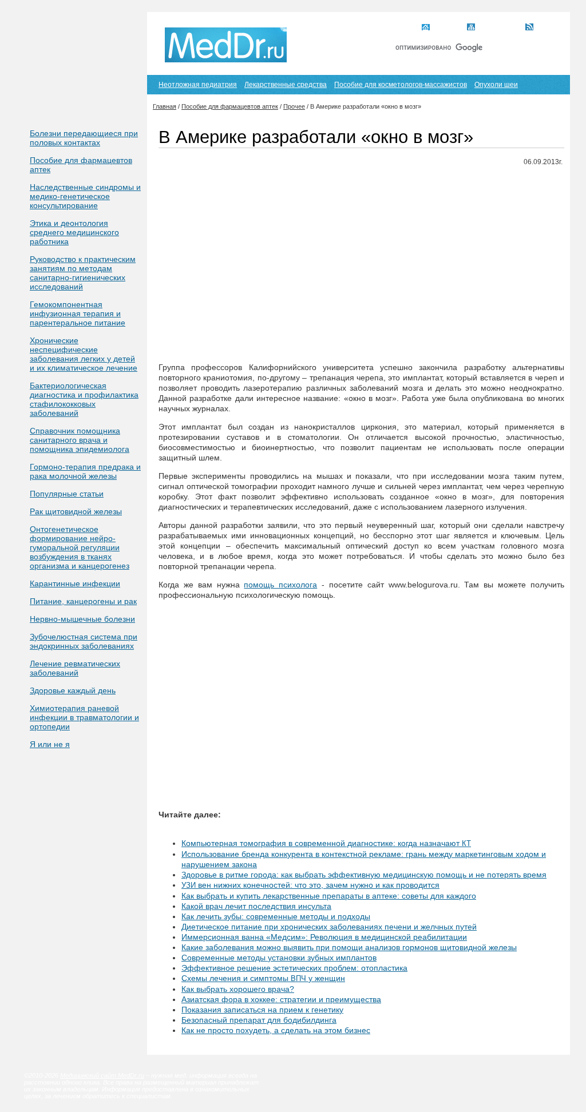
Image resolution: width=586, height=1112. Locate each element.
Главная (446, 28)
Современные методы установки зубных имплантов (279, 957)
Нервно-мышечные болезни (82, 618)
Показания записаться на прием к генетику (262, 1009)
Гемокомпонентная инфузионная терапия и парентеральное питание (77, 313)
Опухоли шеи (496, 85)
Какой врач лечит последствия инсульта (256, 906)
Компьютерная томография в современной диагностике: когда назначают (326, 843)
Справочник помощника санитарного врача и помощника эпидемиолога (79, 440)
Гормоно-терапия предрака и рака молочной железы (85, 471)
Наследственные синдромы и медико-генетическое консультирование (85, 196)
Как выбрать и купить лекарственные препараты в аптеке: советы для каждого (328, 895)
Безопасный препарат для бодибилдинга (258, 1019)
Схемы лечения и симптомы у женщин (263, 978)
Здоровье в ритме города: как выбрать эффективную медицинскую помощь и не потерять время (364, 874)
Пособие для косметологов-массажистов (400, 85)
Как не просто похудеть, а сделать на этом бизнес (275, 1030)
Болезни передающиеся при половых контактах (84, 138)
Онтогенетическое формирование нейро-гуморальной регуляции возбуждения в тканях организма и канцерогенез (79, 547)
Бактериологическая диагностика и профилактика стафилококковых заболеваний (84, 399)
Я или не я (50, 744)
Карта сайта (498, 28)
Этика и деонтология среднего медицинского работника (74, 232)
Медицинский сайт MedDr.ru (102, 1075)
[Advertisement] (361, 256)
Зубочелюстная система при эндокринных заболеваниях (83, 641)
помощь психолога (280, 584)
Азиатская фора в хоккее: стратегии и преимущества (281, 999)
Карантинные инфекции (75, 583)
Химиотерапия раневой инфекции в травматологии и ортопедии (84, 717)
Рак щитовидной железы (76, 511)
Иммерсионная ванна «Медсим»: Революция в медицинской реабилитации (324, 937)
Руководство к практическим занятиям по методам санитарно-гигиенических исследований (83, 273)
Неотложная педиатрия (198, 85)
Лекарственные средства (285, 85)
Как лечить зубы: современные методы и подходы (275, 916)
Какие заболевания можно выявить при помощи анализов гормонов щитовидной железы (349, 947)
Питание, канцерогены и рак (83, 601)
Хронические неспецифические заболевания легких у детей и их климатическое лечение (83, 354)
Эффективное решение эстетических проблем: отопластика (294, 967)
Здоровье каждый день (73, 690)
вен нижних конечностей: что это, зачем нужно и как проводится (310, 884)
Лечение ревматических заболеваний (75, 668)
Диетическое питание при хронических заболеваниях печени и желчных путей (329, 926)
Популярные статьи (67, 493)
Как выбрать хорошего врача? (237, 989)
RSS (544, 28)
